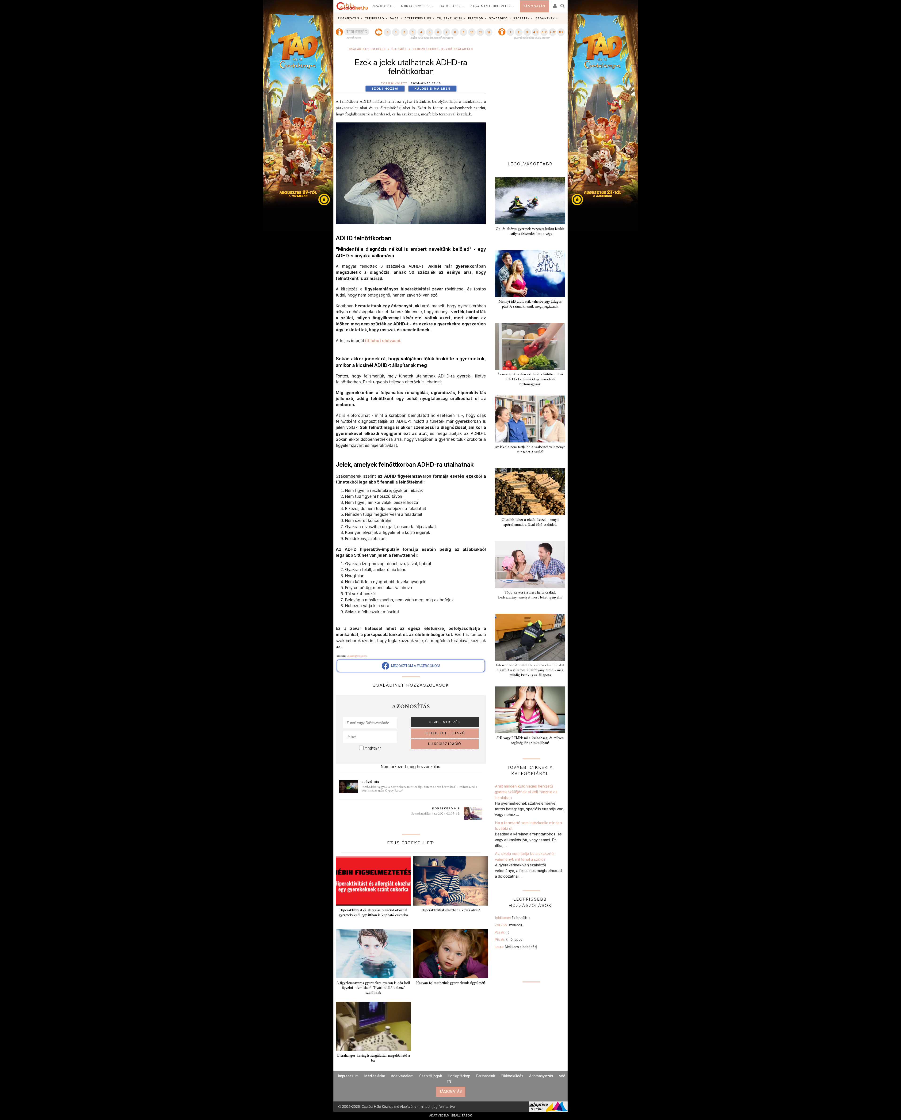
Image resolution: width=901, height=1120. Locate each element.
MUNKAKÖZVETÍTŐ (416, 6)
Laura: (516, 947)
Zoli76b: (509, 925)
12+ (561, 32)
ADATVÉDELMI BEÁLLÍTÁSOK (450, 1115)
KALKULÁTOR (450, 6)
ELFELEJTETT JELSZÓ (445, 733)
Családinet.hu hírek (367, 49)
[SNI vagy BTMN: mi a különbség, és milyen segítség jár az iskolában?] (530, 709)
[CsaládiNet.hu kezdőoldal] (352, 6)
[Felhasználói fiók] (554, 4)
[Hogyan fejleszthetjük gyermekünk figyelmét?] (450, 953)
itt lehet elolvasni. (382, 340)
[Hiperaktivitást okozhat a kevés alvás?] (450, 881)
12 (488, 32)
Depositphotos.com (357, 656)
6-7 (544, 32)
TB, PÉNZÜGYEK (449, 18)
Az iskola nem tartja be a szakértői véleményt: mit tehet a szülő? (530, 449)
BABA (394, 18)
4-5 (535, 32)
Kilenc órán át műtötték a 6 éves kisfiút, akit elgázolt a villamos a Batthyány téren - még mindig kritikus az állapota (530, 670)
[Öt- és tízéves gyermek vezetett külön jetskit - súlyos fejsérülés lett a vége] (530, 200)
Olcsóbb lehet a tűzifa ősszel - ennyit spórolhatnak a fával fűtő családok (530, 522)
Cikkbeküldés (512, 1076)
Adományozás (541, 1076)
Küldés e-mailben (432, 88)
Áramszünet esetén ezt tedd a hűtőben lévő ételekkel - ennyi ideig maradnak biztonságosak (530, 379)
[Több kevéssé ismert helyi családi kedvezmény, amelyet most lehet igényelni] (530, 564)
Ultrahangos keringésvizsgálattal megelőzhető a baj (373, 1058)
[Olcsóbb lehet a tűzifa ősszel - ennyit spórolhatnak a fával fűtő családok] (530, 491)
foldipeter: (512, 918)
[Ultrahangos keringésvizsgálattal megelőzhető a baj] (373, 1026)
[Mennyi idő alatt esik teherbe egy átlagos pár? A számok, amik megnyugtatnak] (530, 273)
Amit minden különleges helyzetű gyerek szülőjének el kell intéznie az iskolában (526, 792)
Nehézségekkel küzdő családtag (442, 49)
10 (471, 32)
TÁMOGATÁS (534, 6)
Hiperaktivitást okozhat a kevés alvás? (451, 910)
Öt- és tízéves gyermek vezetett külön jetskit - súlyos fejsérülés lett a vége (530, 231)
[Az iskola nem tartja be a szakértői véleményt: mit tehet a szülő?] (530, 419)
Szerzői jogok (430, 1076)
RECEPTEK (521, 18)
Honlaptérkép (459, 1076)
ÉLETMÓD (475, 18)
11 (480, 32)
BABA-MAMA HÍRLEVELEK (490, 6)
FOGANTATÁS (348, 18)
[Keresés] (562, 4)
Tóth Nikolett (394, 83)
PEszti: (502, 932)
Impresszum (348, 1076)
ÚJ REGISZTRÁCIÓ (444, 744)
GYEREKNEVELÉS (418, 18)
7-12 (553, 32)
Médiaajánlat (374, 1076)
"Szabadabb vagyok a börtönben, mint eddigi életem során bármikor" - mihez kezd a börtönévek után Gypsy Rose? (419, 789)
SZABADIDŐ (498, 18)
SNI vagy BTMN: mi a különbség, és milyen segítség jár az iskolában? (530, 740)
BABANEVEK (545, 18)
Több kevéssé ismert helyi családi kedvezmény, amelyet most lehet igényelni (530, 595)
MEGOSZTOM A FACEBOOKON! (414, 666)
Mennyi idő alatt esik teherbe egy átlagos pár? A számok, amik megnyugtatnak (530, 304)
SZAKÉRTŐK (382, 6)
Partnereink (485, 1076)
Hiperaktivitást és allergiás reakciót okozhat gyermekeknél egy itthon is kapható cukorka (373, 912)
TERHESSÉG (374, 18)
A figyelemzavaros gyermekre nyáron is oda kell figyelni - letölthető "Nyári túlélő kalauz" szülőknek (373, 988)
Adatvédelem (402, 1076)
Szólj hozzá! (385, 88)
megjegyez (373, 748)
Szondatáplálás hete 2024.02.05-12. (435, 814)
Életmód (399, 49)
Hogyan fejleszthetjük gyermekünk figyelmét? (450, 983)
